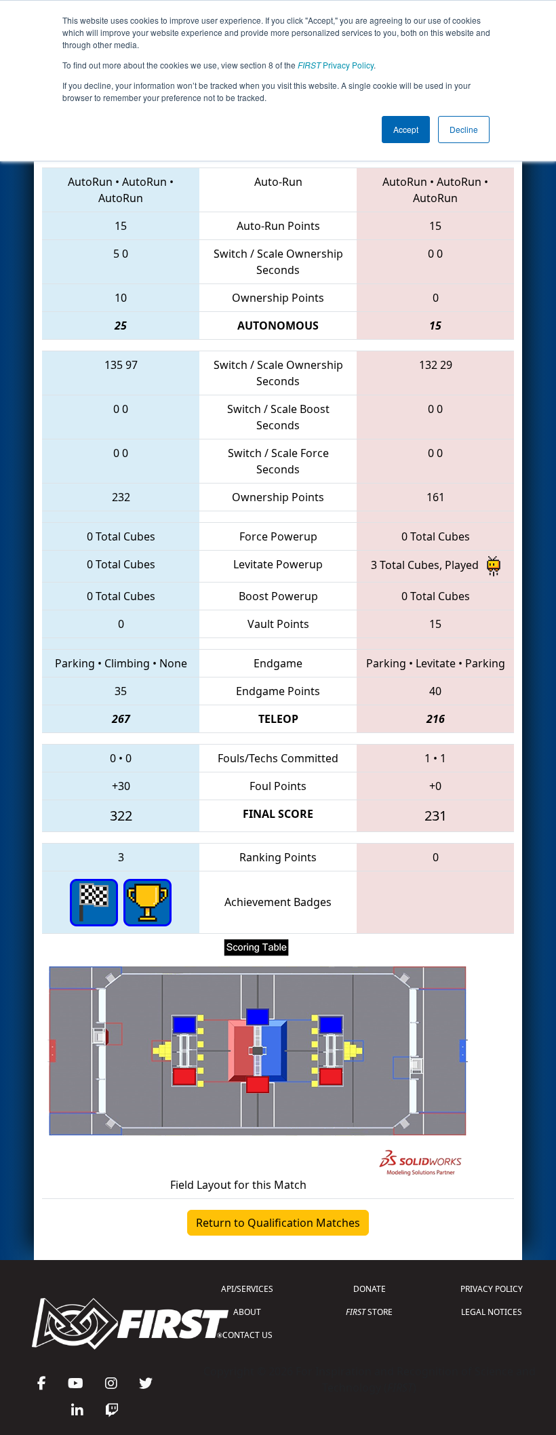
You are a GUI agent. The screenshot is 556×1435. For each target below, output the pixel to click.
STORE (369, 1312)
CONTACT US (247, 1335)
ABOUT (247, 1312)
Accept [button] (405, 129)
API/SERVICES (247, 1289)
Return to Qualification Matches (278, 1222)
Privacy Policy (336, 65)
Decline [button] (464, 129)
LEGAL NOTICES (491, 1312)
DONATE (369, 1289)
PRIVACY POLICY (491, 1289)
